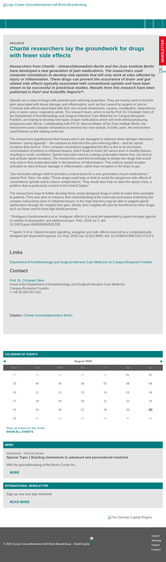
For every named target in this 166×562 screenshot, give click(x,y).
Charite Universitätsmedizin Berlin (47, 315)
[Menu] (10, 23)
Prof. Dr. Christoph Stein (27, 280)
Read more (20, 502)
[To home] (45, 6)
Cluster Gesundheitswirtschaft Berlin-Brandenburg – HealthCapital (51, 543)
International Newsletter (26, 485)
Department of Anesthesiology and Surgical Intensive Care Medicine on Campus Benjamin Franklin (81, 262)
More (14, 472)
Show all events (19, 431)
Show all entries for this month (25, 428)
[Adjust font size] (158, 23)
